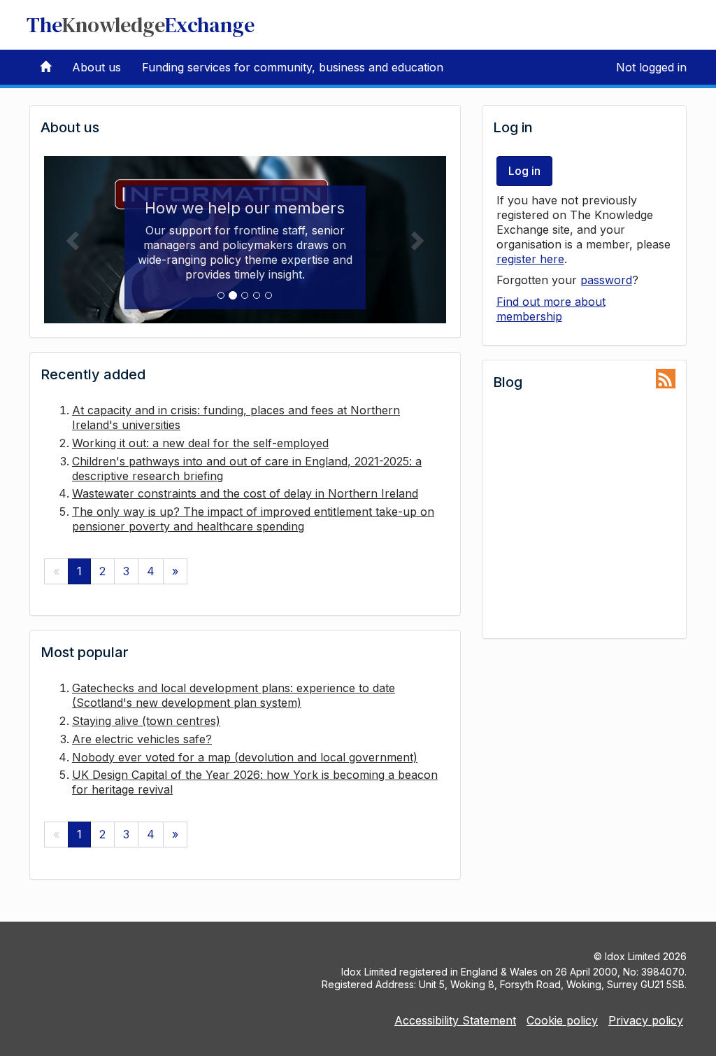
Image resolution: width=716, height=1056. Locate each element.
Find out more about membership (551, 309)
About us (96, 67)
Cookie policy (562, 1020)
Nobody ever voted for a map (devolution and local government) (244, 757)
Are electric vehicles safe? (142, 739)
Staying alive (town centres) (146, 721)
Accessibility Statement (455, 1020)
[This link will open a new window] (665, 379)
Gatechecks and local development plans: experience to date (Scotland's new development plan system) (233, 695)
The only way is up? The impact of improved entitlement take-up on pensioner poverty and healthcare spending (253, 519)
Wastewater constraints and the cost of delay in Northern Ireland (245, 493)
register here (530, 259)
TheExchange (141, 24)
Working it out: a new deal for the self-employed (200, 443)
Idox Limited (632, 956)
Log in (524, 171)
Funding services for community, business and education (292, 67)
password (606, 280)
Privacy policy (645, 1020)
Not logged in (651, 67)
